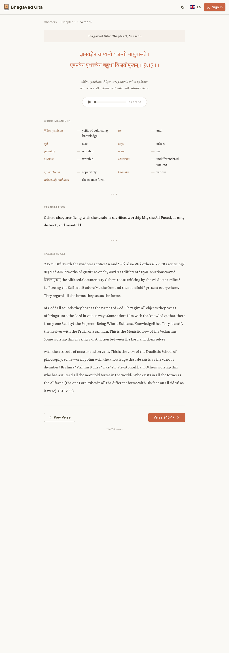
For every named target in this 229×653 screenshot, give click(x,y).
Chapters (50, 22)
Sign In (217, 7)
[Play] (89, 102)
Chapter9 (68, 22)
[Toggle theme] (182, 7)
